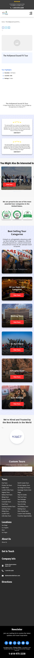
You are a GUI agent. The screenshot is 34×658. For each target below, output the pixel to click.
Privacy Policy (17, 647)
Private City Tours (7, 485)
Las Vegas (18, 5)
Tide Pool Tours (22, 497)
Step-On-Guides (22, 495)
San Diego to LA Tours (24, 487)
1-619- (12, 653)
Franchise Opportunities (25, 516)
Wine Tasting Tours (23, 511)
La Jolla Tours (5, 513)
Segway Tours (6, 492)
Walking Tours (22, 509)
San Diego (4, 525)
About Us (4, 542)
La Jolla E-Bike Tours (7, 490)
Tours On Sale (22, 504)
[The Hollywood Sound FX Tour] (17, 43)
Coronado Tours (6, 502)
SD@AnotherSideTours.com (12, 575)
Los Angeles (13, 5)
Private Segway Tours (24, 485)
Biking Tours (5, 497)
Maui (22, 5)
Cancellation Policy (7, 647)
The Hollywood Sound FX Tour (17, 104)
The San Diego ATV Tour (16, 178)
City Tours (4, 483)
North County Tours (23, 483)
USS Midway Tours (23, 506)
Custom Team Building (24, 513)
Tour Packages (22, 499)
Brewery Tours (6, 499)
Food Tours (5, 504)
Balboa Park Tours (7, 495)
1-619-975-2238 (9, 570)
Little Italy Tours (6, 516)
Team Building (22, 502)
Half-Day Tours (6, 509)
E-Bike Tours (5, 487)
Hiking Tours (5, 511)
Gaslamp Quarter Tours (8, 506)
